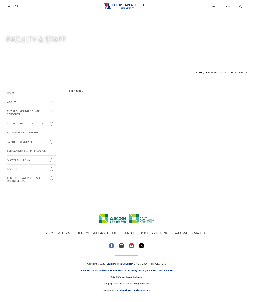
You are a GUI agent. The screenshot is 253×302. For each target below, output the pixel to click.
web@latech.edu (141, 283)
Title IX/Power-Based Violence (126, 277)
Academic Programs (91, 233)
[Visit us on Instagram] (121, 245)
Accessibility (130, 270)
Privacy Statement (148, 270)
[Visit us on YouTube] (131, 245)
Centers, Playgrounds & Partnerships (23, 179)
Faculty (12, 169)
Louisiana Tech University (120, 264)
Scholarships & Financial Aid (26, 150)
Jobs (114, 233)
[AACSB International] (114, 225)
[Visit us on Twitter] (141, 246)
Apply (213, 6)
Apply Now (53, 233)
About (11, 102)
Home (10, 93)
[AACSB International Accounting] (141, 225)
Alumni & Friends (18, 159)
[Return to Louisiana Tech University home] (124, 6)
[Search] (240, 7)
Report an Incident (154, 233)
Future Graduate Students (26, 123)
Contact (129, 233)
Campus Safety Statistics (190, 233)
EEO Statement (166, 270)
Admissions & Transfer (22, 132)
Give (228, 6)
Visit (69, 233)
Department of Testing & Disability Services (101, 270)
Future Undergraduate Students (23, 113)
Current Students (19, 141)
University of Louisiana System (134, 290)
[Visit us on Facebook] (111, 245)
